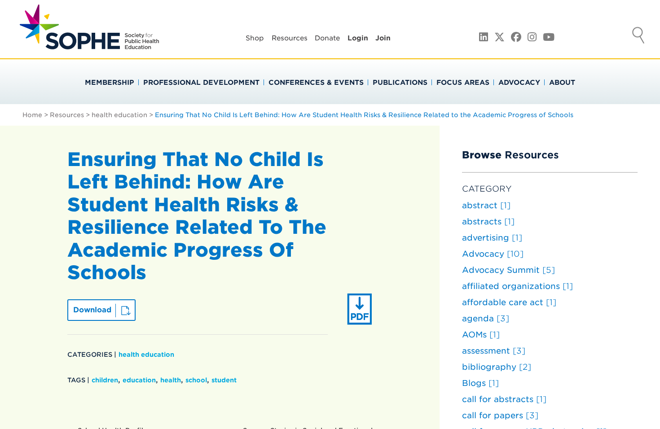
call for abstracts (504, 399)
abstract (486, 205)
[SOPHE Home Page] (89, 44)
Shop (255, 38)
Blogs (480, 383)
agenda (485, 318)
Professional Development (201, 83)
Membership (109, 83)
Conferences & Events (316, 83)
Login (358, 38)
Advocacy (519, 83)
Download (92, 310)
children (105, 380)
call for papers (500, 415)
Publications (400, 83)
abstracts (488, 221)
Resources (290, 38)
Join (383, 38)
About (562, 83)
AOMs (481, 334)
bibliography (496, 367)
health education (119, 114)
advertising (492, 237)
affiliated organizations (517, 286)
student (224, 380)
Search (638, 36)
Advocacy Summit (508, 270)
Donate (327, 38)
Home (32, 114)
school (196, 380)
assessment (493, 350)
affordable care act (509, 302)
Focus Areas (462, 83)
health (170, 380)
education (139, 380)
